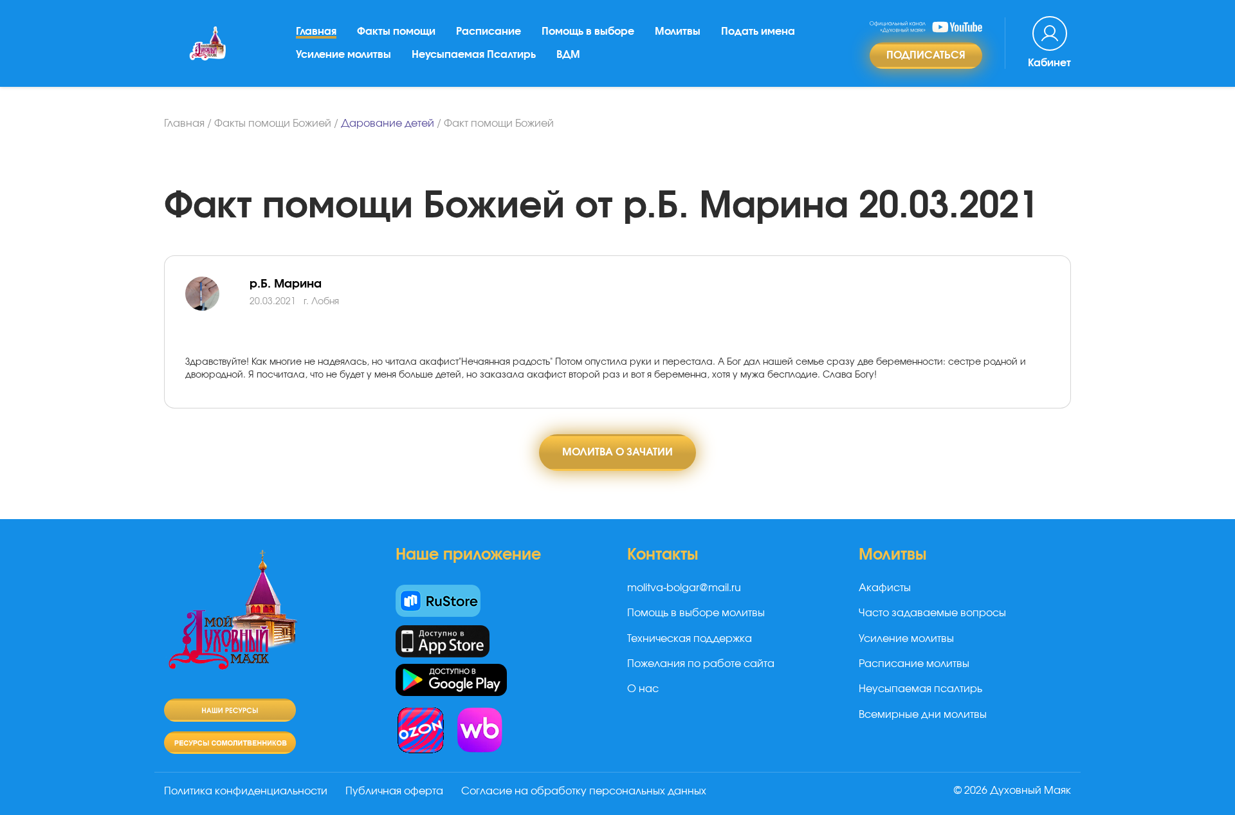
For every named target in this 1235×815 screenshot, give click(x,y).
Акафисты (885, 588)
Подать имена (758, 31)
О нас (643, 689)
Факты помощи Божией (272, 123)
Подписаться (925, 55)
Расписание (488, 31)
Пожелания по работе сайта (700, 664)
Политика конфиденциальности (245, 791)
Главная (316, 31)
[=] (217, 309)
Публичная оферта (394, 791)
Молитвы (677, 31)
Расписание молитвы (914, 664)
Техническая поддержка (689, 639)
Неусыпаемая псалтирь (920, 689)
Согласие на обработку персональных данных (583, 791)
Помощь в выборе (588, 31)
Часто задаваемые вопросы (932, 613)
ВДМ (568, 55)
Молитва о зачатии (617, 452)
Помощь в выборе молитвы (696, 613)
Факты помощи (396, 31)
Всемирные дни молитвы (923, 715)
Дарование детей (387, 123)
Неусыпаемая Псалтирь (474, 55)
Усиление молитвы (343, 55)
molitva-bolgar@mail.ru (684, 588)
